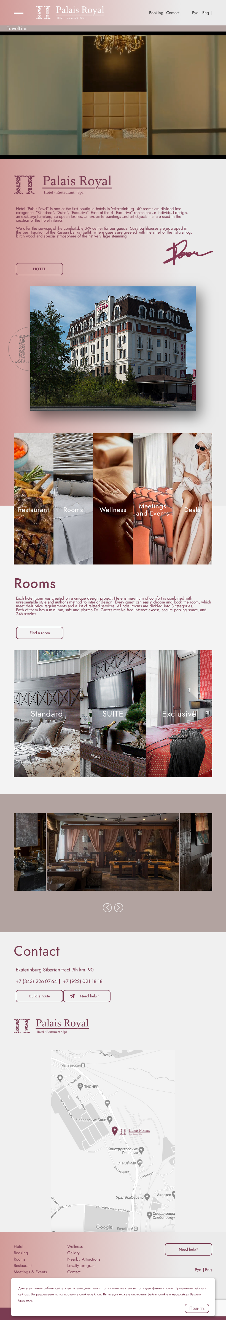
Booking (156, 13)
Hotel (39, 269)
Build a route (39, 996)
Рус (195, 13)
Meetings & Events (30, 1272)
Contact (172, 13)
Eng (205, 13)
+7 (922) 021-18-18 (82, 981)
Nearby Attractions (83, 1259)
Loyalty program (81, 1266)
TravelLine (17, 28)
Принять (197, 1308)
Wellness (75, 1246)
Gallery (73, 1253)
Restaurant (23, 1266)
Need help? (89, 996)
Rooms (19, 1259)
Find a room (40, 633)
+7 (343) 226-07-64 (36, 981)
